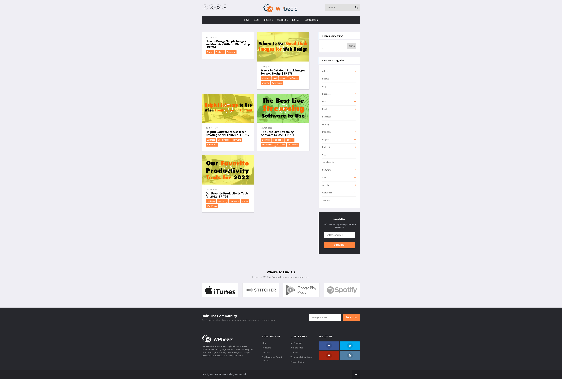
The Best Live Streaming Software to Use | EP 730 (277, 133)
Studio (245, 201)
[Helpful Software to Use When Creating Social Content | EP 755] (228, 108)
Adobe (210, 52)
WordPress (277, 83)
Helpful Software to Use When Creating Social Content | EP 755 (227, 133)
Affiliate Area (297, 347)
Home (246, 20)
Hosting (325, 124)
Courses (281, 20)
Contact (296, 20)
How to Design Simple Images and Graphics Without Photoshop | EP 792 (228, 44)
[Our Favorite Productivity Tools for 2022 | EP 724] (228, 170)
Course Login (311, 20)
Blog (256, 20)
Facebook (326, 117)
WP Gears (223, 374)
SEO (324, 155)
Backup (325, 79)
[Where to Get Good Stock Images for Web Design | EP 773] (283, 47)
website (265, 83)
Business (220, 52)
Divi (275, 78)
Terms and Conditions (301, 357)
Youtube (326, 200)
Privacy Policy (297, 362)
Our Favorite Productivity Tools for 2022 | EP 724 (227, 194)
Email (324, 109)
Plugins (283, 78)
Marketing (278, 140)
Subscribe (339, 245)
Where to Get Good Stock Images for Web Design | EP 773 (283, 71)
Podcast (289, 140)
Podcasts (268, 20)
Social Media (223, 140)
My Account (296, 343)
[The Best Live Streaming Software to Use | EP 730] (283, 108)
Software (231, 52)
